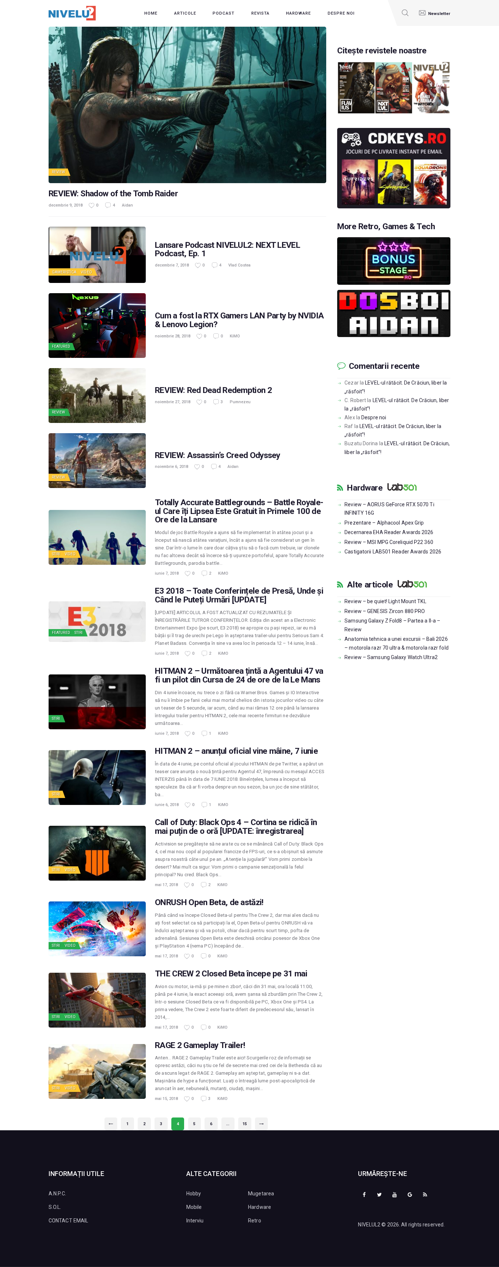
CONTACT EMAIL (68, 1220)
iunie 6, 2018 (167, 804)
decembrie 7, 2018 (172, 265)
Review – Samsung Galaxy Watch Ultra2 (391, 657)
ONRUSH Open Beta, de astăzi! (209, 902)
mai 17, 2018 (166, 884)
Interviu (195, 1220)
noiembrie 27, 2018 (172, 402)
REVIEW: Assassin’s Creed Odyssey (217, 455)
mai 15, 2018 (166, 1098)
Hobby (193, 1193)
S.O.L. (55, 1207)
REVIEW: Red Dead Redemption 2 (213, 390)
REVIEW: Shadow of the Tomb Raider (113, 193)
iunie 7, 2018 (167, 573)
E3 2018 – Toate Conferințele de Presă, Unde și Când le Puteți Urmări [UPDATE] (239, 595)
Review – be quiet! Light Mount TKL (385, 601)
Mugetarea (261, 1193)
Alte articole (370, 585)
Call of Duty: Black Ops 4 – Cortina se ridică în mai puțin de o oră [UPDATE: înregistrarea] (236, 827)
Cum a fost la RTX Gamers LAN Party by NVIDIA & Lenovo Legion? (239, 320)
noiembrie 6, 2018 (171, 466)
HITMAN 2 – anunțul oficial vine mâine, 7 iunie (236, 751)
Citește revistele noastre (382, 50)
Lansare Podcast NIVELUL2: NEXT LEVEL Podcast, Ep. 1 (227, 249)
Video (86, 272)
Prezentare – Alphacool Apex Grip (384, 523)
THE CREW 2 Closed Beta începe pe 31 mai (231, 973)
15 (247, 1124)
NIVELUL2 (369, 1225)
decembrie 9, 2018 (66, 205)
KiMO (235, 336)
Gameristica (64, 272)
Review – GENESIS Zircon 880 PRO (384, 611)
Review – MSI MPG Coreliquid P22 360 (388, 542)
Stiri (56, 554)
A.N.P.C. (57, 1193)
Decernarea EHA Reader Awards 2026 (388, 532)
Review (58, 172)
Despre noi (373, 417)
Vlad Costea (239, 265)
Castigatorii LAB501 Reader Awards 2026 (392, 552)
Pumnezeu (240, 402)
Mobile (194, 1207)
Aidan (127, 205)
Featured (61, 346)
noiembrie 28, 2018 (172, 336)
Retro (254, 1220)
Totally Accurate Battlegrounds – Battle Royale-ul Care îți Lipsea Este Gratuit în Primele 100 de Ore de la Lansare (239, 511)
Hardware (364, 488)
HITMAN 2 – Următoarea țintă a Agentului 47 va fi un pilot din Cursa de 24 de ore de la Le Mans (239, 675)
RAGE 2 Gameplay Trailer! (200, 1045)
